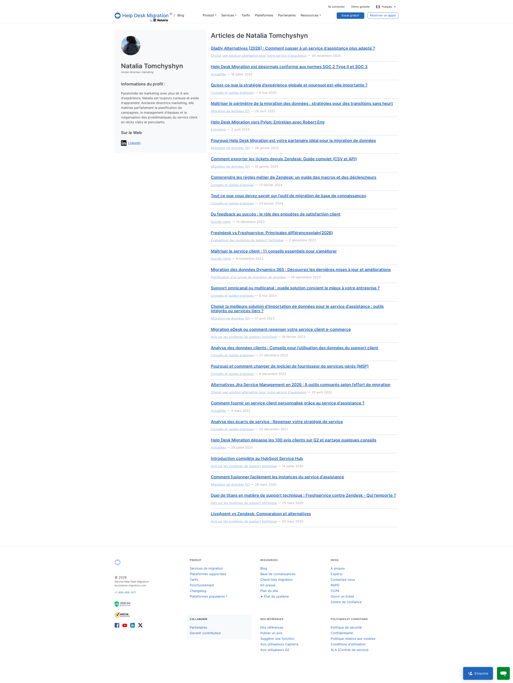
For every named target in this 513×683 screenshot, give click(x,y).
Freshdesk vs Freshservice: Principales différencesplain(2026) (272, 232)
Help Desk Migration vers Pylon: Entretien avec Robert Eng (268, 122)
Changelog (198, 591)
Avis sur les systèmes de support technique (244, 337)
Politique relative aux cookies (353, 639)
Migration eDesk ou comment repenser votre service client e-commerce (281, 329)
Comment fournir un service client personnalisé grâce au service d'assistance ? (288, 403)
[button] (209, 15)
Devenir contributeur (205, 633)
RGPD (335, 585)
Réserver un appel (383, 15)
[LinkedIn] (132, 625)
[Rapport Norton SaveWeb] (123, 614)
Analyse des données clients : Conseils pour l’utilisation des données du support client (294, 347)
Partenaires (198, 627)
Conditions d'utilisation (348, 644)
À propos (338, 568)
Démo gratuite (360, 6)
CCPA (335, 591)
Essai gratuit (350, 15)
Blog (179, 15)
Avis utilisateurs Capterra (279, 644)
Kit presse (268, 585)
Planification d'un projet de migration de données (248, 277)
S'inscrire (481, 673)
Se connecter (336, 6)
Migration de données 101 (230, 111)
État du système (274, 596)
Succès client (221, 222)
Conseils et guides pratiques (232, 93)
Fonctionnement (202, 585)
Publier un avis (271, 633)
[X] (139, 625)
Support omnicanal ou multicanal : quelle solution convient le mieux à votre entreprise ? (295, 288)
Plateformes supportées (208, 574)
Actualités (218, 74)
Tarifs (194, 580)
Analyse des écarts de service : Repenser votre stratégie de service (277, 421)
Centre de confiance (346, 602)
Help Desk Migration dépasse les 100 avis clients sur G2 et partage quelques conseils (293, 440)
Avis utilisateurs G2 (274, 650)
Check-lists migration (276, 580)
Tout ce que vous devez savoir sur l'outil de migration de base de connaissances (288, 195)
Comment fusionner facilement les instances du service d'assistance (277, 476)
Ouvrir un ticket (342, 596)
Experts (336, 574)
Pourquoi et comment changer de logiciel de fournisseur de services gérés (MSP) (290, 366)
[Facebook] (118, 625)
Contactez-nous (343, 580)
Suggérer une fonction (277, 639)
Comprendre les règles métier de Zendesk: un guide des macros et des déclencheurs (293, 177)
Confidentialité (342, 633)
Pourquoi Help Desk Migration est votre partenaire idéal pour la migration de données (293, 140)
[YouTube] (125, 625)
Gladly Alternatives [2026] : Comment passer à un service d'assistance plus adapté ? (293, 48)
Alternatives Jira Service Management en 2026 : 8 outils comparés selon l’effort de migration (300, 384)
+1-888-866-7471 (125, 592)
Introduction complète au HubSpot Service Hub (257, 458)
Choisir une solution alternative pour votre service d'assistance (258, 56)
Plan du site (269, 591)
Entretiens (218, 129)
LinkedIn (134, 143)
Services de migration (206, 568)
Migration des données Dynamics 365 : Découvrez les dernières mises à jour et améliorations (301, 269)
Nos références (271, 627)
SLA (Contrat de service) (350, 650)
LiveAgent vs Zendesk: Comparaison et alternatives (261, 513)
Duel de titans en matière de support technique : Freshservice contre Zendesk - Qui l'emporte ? (303, 495)
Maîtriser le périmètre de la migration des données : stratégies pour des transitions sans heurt (302, 103)
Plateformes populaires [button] (207, 596)
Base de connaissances (277, 574)
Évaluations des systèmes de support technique (247, 240)
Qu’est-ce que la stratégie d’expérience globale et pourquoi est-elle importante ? (289, 85)
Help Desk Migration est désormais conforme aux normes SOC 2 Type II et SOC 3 (289, 66)
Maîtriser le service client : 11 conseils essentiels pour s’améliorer (274, 251)
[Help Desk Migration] (118, 562)
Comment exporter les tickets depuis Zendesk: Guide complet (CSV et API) (284, 158)
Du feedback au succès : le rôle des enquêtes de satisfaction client (275, 214)
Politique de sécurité (346, 627)
